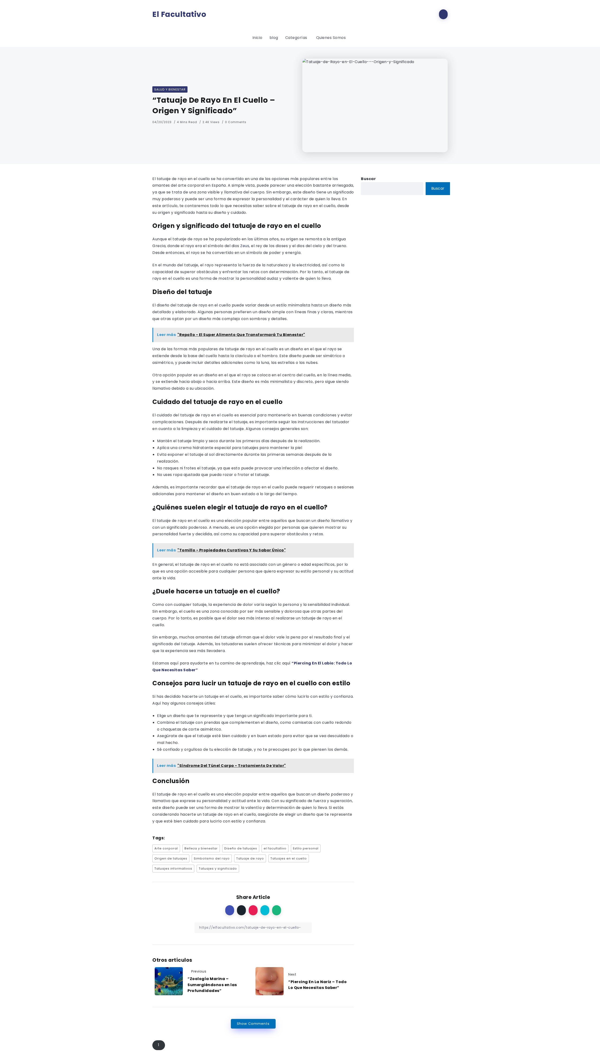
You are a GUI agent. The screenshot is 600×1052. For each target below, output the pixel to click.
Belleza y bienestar (201, 848)
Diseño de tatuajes (240, 848)
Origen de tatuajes (170, 858)
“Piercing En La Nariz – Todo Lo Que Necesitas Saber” (317, 985)
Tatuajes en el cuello (288, 858)
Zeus (244, 246)
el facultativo (275, 848)
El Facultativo (179, 14)
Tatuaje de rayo (250, 858)
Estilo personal (306, 848)
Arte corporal (166, 848)
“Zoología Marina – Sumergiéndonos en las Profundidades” (212, 984)
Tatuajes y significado (218, 869)
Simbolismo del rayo (212, 858)
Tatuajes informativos (173, 869)
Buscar (368, 178)
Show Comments (253, 1023)
